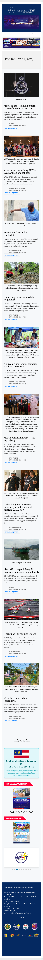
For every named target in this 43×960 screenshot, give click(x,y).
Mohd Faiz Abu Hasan (15, 716)
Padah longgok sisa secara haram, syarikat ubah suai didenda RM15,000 (18, 507)
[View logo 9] (30, 867)
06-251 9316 (11, 909)
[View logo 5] (21, 867)
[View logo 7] (26, 867)
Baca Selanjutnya (11, 128)
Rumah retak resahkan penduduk (16, 234)
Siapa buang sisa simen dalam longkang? (20, 298)
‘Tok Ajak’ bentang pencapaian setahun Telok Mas (20, 365)
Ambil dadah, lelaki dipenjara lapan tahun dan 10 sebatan (19, 107)
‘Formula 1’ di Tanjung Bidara (20, 634)
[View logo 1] (12, 867)
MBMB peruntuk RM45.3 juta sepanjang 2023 (19, 439)
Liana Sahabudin (13, 315)
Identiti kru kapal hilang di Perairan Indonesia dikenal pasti (21, 570)
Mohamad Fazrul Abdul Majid (17, 188)
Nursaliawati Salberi (15, 250)
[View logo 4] (19, 867)
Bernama (11, 124)
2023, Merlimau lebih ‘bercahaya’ (15, 699)
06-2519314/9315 (13, 907)
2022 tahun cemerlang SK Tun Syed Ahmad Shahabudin (20, 171)
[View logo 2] (14, 867)
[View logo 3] (17, 867)
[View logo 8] (28, 867)
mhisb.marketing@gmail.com (20, 911)
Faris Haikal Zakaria (14, 651)
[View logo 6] (23, 867)
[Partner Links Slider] (21, 856)
